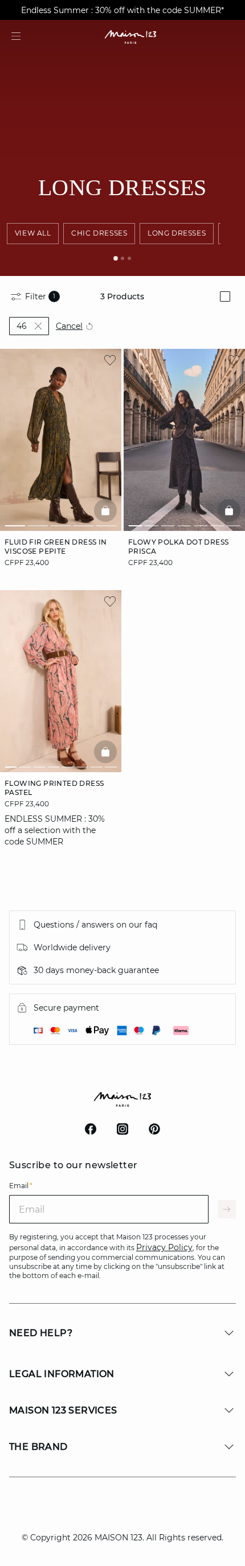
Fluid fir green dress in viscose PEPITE (56, 546)
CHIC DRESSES (99, 233)
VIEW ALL (33, 233)
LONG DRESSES (177, 233)
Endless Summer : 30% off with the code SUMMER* (122, 10)
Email (20, 1185)
